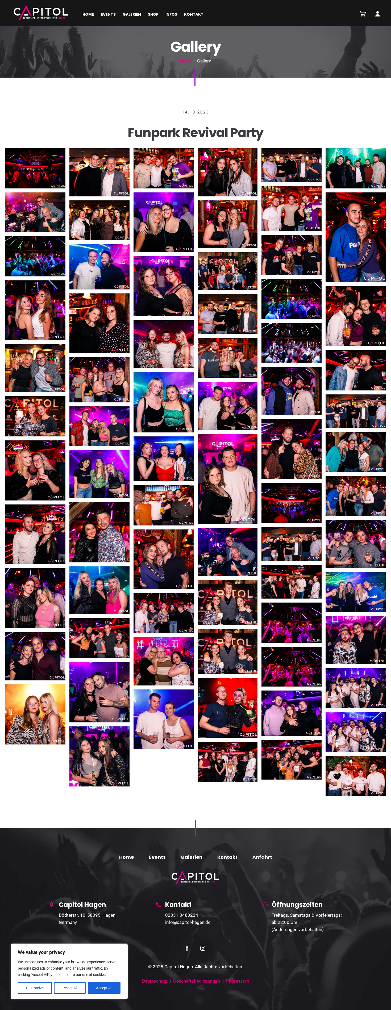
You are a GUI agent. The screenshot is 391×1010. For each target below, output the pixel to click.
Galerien (191, 857)
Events (157, 857)
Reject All (70, 988)
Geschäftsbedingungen (196, 981)
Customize (35, 988)
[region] (69, 971)
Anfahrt (262, 857)
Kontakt (227, 857)
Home (186, 61)
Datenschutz (154, 981)
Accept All (104, 988)
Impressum (237, 981)
